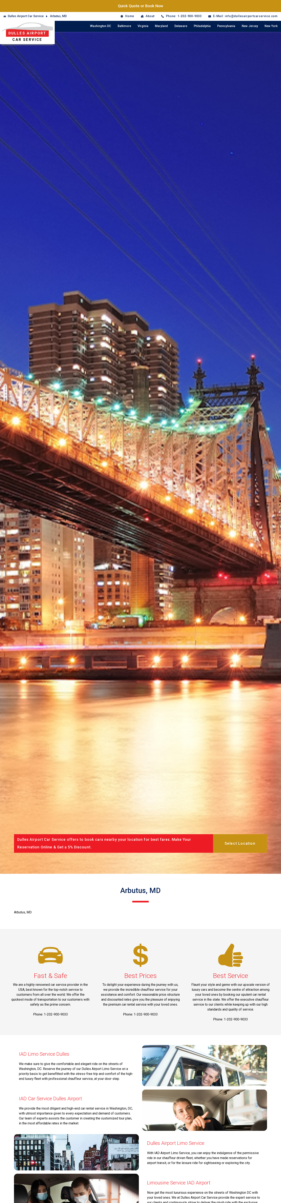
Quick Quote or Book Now (140, 6)
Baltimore (124, 26)
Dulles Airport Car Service (26, 16)
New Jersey (250, 26)
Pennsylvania (226, 26)
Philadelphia (202, 26)
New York (271, 26)
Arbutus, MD (58, 16)
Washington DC (100, 26)
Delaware (180, 26)
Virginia (143, 26)
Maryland (161, 26)
